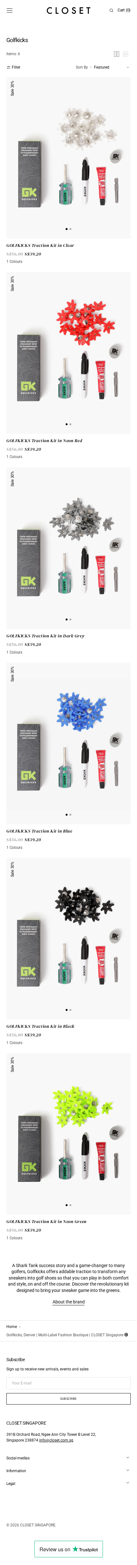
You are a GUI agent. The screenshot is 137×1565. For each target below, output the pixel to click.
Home (11, 1326)
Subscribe (68, 1398)
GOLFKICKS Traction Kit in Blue (39, 831)
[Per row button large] (116, 54)
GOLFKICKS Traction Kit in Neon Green (46, 1222)
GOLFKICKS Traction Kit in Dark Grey (45, 636)
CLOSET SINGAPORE (37, 1525)
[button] (10, 11)
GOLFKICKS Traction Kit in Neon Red (44, 441)
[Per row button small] (125, 54)
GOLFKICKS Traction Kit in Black (40, 1026)
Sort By (82, 67)
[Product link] (68, 158)
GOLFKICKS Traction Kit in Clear (40, 245)
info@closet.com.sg (56, 1440)
